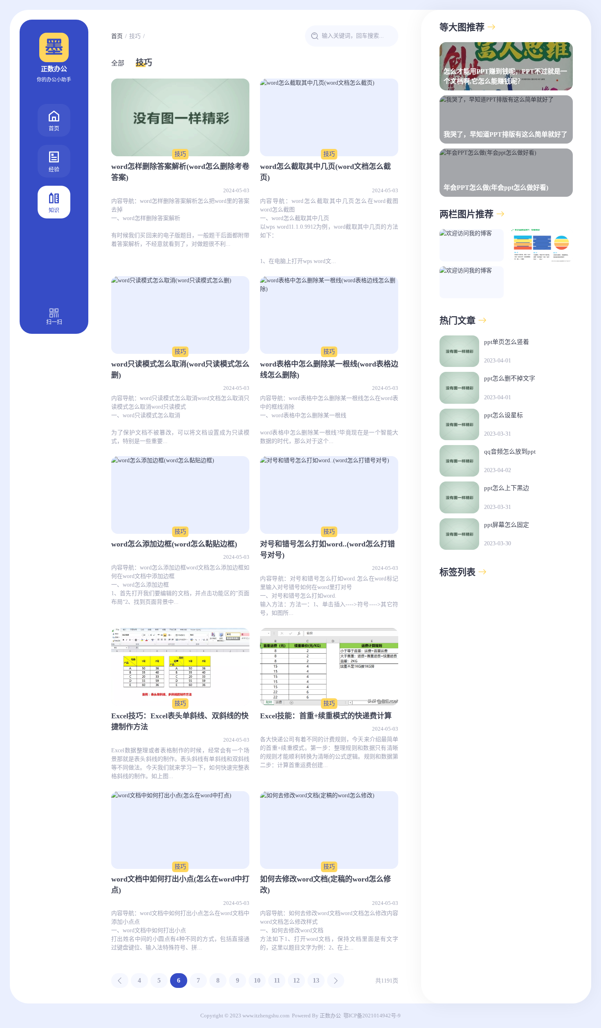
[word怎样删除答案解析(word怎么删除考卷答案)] (180, 117)
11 (277, 980)
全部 (117, 63)
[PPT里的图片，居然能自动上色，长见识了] (472, 245)
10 (257, 980)
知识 (54, 210)
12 (296, 980)
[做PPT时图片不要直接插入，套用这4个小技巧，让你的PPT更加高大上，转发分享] (541, 245)
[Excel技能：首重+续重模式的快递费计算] (329, 667)
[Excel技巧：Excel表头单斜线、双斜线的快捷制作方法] (180, 667)
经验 (54, 169)
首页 (54, 128)
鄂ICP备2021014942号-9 (372, 1015)
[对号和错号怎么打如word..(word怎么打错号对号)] (329, 495)
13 (316, 980)
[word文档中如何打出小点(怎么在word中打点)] (180, 830)
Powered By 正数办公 (316, 1015)
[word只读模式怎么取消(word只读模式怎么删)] (180, 315)
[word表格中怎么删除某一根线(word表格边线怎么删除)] (329, 315)
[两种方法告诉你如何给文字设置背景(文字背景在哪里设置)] (472, 282)
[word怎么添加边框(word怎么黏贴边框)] (180, 495)
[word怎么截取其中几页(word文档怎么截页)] (329, 117)
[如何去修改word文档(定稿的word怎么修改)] (329, 830)
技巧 (135, 36)
